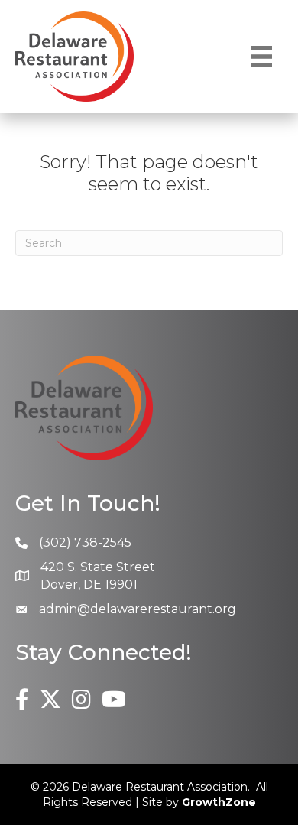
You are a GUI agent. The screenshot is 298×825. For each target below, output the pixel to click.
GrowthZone (219, 802)
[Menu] (261, 56)
